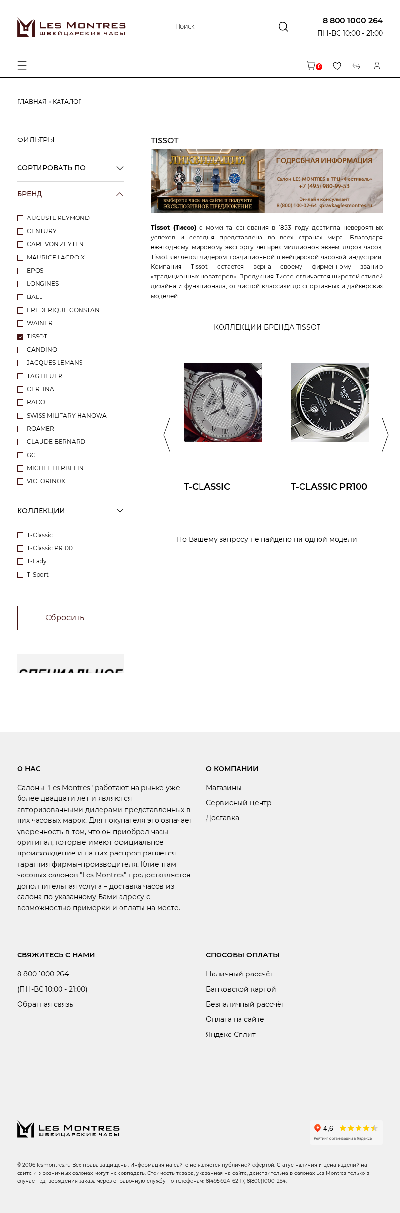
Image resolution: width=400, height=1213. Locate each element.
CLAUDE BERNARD (56, 441)
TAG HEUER (44, 375)
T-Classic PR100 (50, 548)
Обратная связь (45, 1004)
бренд (29, 193)
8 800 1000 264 (353, 20)
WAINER (40, 323)
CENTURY (42, 231)
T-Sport (38, 574)
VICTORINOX (46, 481)
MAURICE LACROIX (56, 257)
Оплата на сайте (235, 1019)
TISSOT (37, 336)
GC (31, 454)
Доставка (222, 818)
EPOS (35, 270)
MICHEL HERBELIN (55, 468)
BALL (34, 296)
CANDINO (42, 349)
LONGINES (43, 283)
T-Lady (37, 561)
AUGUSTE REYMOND (58, 217)
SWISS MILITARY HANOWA (67, 415)
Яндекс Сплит (231, 1034)
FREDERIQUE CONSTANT (65, 310)
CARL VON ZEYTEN (55, 244)
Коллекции (41, 510)
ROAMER (40, 428)
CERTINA (40, 389)
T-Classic (40, 534)
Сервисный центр (239, 802)
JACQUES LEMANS (54, 362)
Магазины (223, 787)
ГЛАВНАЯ (32, 101)
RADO (36, 402)
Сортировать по (51, 167)
